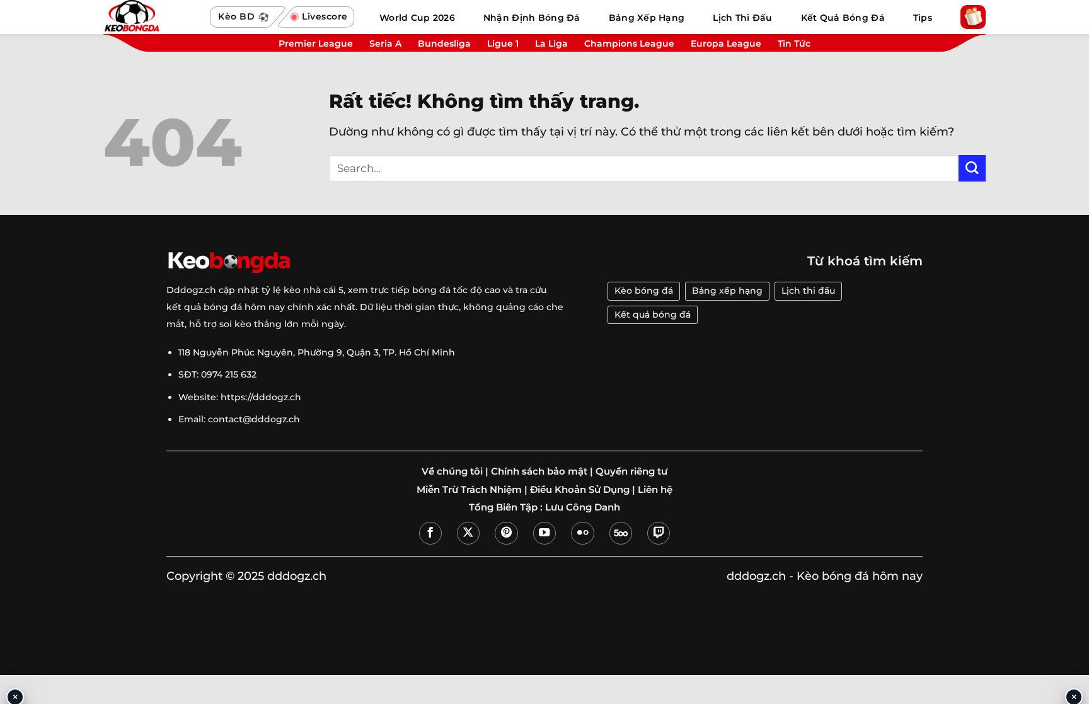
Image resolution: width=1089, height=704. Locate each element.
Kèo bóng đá (643, 290)
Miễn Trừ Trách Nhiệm (469, 489)
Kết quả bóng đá (652, 314)
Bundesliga (444, 43)
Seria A (385, 43)
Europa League (726, 43)
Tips (922, 18)
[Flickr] (582, 533)
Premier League (316, 43)
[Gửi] (972, 168)
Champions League (629, 43)
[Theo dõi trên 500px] (620, 533)
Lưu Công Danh (582, 507)
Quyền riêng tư (631, 471)
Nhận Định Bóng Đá (531, 18)
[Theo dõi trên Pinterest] (506, 533)
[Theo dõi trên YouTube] (544, 533)
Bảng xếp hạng (727, 290)
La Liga (551, 43)
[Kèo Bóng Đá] (150, 17)
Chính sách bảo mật (539, 471)
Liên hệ (655, 489)
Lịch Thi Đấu (742, 18)
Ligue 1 (503, 43)
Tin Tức (794, 43)
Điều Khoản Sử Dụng (580, 489)
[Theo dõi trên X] (468, 533)
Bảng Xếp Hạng (647, 18)
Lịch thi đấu (808, 290)
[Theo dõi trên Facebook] (430, 533)
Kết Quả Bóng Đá (843, 18)
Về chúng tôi (452, 471)
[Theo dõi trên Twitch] (658, 533)
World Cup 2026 (417, 18)
